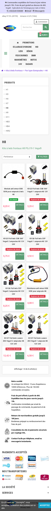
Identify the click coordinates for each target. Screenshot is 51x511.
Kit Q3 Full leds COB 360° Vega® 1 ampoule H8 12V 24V (37, 191)
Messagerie (38, 11)
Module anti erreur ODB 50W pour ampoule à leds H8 (13, 191)
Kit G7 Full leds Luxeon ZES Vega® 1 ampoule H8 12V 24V (37, 341)
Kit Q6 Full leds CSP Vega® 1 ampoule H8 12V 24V (37, 241)
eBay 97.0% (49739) (10, 16)
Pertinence (8, 157)
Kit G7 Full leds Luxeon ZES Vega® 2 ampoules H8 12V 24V (13, 341)
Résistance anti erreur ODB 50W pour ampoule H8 (37, 289)
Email (28, 11)
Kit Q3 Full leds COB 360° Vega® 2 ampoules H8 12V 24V (13, 241)
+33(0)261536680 (15, 11)
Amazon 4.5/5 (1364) (28, 16)
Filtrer (43, 157)
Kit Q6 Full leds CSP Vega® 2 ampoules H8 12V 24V (13, 291)
